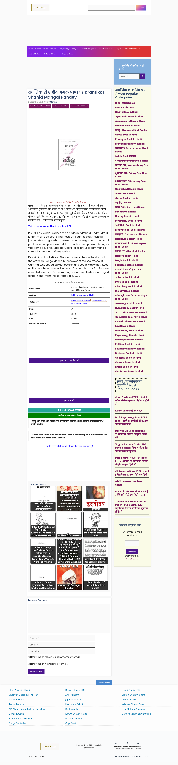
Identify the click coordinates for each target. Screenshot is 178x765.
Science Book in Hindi (127, 277)
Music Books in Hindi (126, 366)
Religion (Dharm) (50, 54)
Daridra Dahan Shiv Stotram (137, 713)
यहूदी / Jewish (123, 202)
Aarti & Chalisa (34, 54)
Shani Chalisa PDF (131, 689)
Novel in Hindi (16, 699)
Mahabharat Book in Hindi (130, 143)
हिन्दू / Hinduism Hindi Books (131, 130)
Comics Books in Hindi (127, 362)
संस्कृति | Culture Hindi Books (131, 234)
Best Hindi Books (124, 107)
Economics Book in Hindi (129, 265)
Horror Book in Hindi (126, 255)
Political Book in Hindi (127, 344)
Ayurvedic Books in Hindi (129, 116)
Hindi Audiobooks (125, 103)
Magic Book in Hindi (126, 260)
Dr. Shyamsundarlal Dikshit (82, 295)
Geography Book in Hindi (129, 330)
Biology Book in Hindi (127, 291)
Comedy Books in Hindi (128, 357)
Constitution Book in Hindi (130, 321)
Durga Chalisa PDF (75, 689)
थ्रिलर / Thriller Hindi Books (130, 251)
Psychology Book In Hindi (129, 335)
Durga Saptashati (18, 723)
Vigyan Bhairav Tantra (133, 694)
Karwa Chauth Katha (76, 713)
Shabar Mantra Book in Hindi (131, 160)
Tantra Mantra (16, 704)
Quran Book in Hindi (126, 198)
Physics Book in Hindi (127, 282)
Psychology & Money (68, 49)
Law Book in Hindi (125, 326)
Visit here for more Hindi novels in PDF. (50, 226)
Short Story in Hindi (19, 689)
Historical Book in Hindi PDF (40, 106)
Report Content (104, 682)
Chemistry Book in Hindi (128, 286)
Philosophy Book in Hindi (129, 339)
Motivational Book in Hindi (130, 229)
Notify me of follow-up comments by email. (55, 657)
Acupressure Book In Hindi (130, 121)
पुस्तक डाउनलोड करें (69, 360)
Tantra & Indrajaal (87, 49)
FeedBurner (132, 559)
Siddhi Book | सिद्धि (125, 156)
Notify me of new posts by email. (49, 663)
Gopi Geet (70, 723)
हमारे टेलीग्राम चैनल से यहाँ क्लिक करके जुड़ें (69, 446)
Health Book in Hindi (126, 112)
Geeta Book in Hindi (126, 134)
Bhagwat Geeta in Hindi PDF (24, 694)
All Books (38, 49)
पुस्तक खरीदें (69, 400)
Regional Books (67, 54)
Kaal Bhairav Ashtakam (21, 718)
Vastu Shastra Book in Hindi (131, 312)
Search (141, 7)
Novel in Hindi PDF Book (79, 106)
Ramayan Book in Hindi (128, 139)
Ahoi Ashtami (72, 694)
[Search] (142, 76)
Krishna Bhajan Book (133, 704)
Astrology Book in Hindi (128, 303)
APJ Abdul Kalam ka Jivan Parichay (27, 708)
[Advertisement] (89, 30)
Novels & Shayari (49, 49)
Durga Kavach (16, 713)
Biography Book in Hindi (128, 220)
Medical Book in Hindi (127, 125)
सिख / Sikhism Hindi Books (130, 207)
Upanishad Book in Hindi (129, 189)
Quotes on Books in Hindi (129, 371)
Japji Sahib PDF (73, 699)
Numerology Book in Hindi (130, 308)
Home (31, 49)
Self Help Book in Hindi (127, 225)
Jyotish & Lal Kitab (106, 49)
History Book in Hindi (60, 106)
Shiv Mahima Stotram (133, 708)
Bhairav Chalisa (73, 718)
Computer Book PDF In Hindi (131, 317)
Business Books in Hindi (128, 353)
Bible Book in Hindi (125, 211)
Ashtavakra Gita (130, 699)
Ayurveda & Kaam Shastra (127, 49)
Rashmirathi (71, 708)
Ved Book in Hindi (125, 193)
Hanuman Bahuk (74, 704)
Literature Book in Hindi (128, 238)
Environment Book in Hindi (130, 348)
